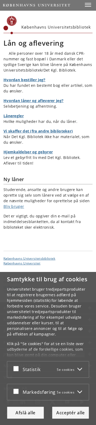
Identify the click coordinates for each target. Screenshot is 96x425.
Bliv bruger (13, 206)
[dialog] (48, 348)
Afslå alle (25, 413)
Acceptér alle (70, 413)
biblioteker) (61, 131)
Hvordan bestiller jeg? (24, 79)
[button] (88, 4)
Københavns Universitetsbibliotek (29, 258)
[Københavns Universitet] (10, 25)
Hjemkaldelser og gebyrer (28, 151)
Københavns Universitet (22, 263)
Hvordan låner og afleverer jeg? (33, 100)
